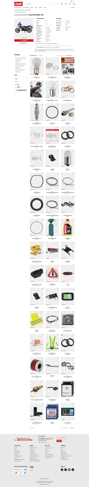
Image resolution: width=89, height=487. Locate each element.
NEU (18, 84)
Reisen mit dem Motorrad (34, 456)
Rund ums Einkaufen (49, 454)
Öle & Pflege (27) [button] (18, 60)
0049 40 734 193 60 (24, 440)
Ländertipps (32, 451)
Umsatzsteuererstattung (49, 456)
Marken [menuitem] (36, 7)
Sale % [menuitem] (32, 7)
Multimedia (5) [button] (18, 67)
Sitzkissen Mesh (67, 261)
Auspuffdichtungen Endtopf (67, 215)
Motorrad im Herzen (33, 454)
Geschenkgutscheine (18, 456)
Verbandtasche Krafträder (37, 353)
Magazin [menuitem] (40, 7)
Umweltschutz (63, 457)
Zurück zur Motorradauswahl (20, 11)
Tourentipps (32, 449)
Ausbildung (47, 451)
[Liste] (59, 55)
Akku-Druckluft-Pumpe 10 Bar (37, 422)
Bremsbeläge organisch (37, 169)
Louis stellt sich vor (48, 447)
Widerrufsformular (64, 454)
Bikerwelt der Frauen (33, 447)
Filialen (46, 449)
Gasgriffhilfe (52, 169)
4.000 (68, 284)
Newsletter (16, 454)
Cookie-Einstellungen (64, 459)
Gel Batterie (52, 422)
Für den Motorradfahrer (34, 459)
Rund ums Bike (32, 457)
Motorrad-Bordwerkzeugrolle (52, 307)
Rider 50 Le (67, 307)
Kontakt (15, 447)
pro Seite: (39, 55)
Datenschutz (63, 451)
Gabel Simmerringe (68, 146)
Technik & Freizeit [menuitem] (26, 7)
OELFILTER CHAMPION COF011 (37, 376)
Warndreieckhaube (52, 284)
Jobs (46, 452)
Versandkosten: (39, 482)
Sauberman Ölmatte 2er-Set (67, 330)
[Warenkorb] (74, 4)
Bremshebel (52, 375)
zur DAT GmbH (57, 47)
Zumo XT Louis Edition (67, 422)
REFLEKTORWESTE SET (52, 353)
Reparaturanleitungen (67, 77)
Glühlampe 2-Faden (37, 77)
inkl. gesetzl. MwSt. (41, 481)
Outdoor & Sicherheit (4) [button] (19, 65)
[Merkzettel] (70, 4)
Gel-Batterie (68, 399)
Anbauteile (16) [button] (18, 71)
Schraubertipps (32, 452)
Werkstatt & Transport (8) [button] (19, 69)
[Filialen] (62, 4)
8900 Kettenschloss (52, 330)
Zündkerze (52, 261)
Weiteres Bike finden (23, 43)
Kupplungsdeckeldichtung (37, 238)
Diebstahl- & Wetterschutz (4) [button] (20, 63)
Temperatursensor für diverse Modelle (37, 399)
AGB (61, 449)
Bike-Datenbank (17, 452)
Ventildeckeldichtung (36, 192)
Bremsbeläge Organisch (52, 146)
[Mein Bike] (66, 4)
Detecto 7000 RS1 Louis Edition (37, 284)
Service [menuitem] (45, 7)
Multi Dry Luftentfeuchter (52, 238)
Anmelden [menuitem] (73, 7)
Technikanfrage (17, 451)
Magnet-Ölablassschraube (52, 77)
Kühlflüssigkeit (67, 238)
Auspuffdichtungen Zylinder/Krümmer (52, 192)
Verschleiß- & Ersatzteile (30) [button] (20, 58)
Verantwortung (48, 457)
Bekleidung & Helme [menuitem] (17, 7)
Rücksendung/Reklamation (19, 459)
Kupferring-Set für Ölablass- (67, 100)
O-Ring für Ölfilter (52, 123)
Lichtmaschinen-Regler (52, 399)
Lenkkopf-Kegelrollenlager (68, 376)
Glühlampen (68, 169)
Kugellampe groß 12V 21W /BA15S (52, 100)
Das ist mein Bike (24, 40)
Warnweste (37, 330)
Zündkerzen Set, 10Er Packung (37, 261)
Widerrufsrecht (63, 452)
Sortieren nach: (64, 55)
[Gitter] (57, 55)
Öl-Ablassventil (67, 123)
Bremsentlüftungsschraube (36, 123)
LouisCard (16, 457)
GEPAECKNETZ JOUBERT (37, 100)
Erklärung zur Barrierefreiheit (66, 456)
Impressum (63, 447)
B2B (15, 449)
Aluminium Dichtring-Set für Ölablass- (37, 146)
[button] (73, 1)
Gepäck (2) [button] (17, 62)
